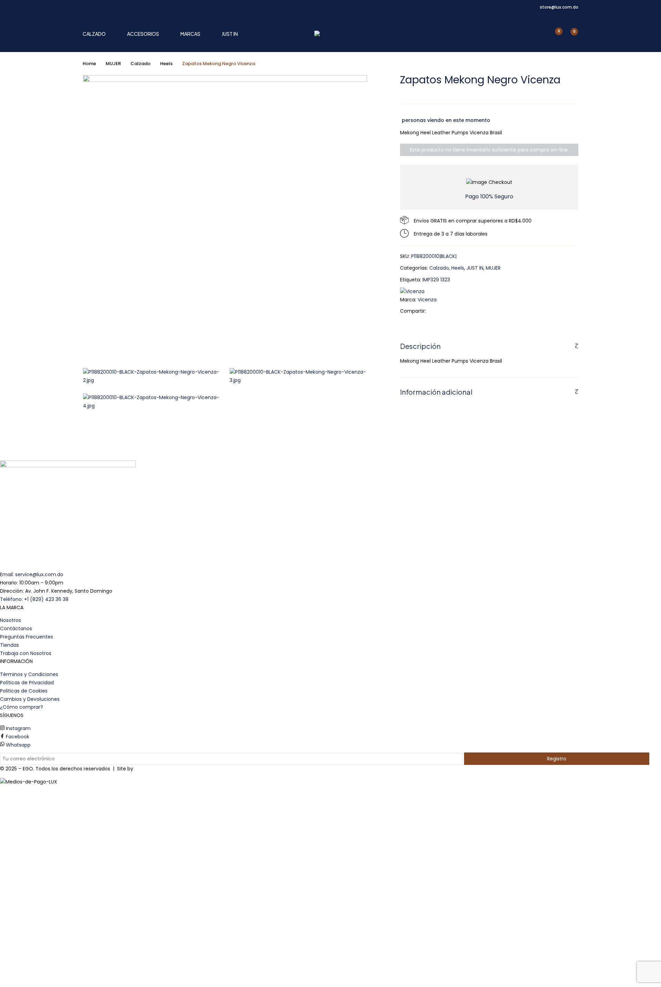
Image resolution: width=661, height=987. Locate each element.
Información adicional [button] (436, 391)
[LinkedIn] (456, 311)
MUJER (113, 63)
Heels (166, 63)
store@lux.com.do (559, 7)
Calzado (140, 63)
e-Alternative (151, 768)
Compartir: (413, 311)
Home (89, 63)
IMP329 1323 (436, 279)
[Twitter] (445, 311)
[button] (570, 35)
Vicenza (427, 299)
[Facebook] (435, 311)
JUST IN (474, 267)
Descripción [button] (420, 346)
